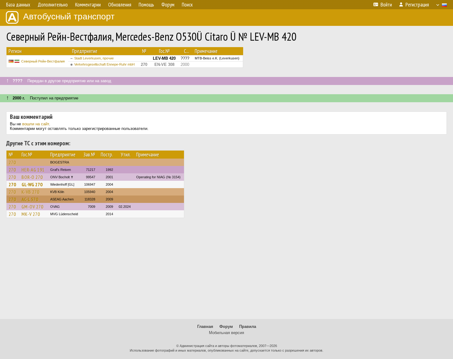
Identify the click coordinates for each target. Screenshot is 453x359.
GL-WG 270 (32, 184)
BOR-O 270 (32, 177)
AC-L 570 (30, 199)
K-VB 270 (30, 192)
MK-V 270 (31, 214)
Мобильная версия (226, 332)
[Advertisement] (226, 271)
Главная (205, 326)
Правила (247, 326)
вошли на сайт (35, 124)
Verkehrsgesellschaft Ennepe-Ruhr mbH (104, 64)
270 (12, 162)
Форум (226, 326)
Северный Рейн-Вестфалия (43, 61)
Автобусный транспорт (69, 16)
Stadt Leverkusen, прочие (94, 58)
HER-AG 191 (33, 170)
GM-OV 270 (32, 207)
